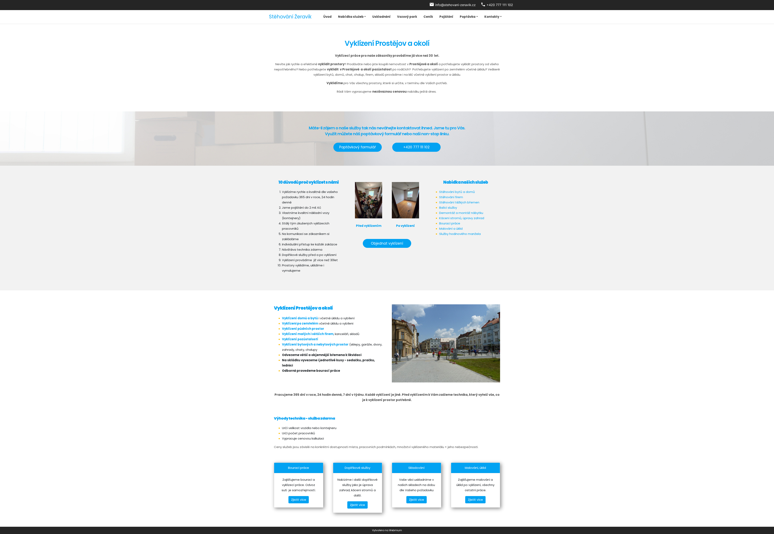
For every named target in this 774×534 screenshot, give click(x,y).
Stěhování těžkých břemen (459, 202)
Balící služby (448, 207)
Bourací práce (449, 223)
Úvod (327, 17)
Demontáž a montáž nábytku (461, 213)
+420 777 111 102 (416, 147)
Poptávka (467, 17)
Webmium (395, 530)
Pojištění (446, 17)
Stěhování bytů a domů (457, 192)
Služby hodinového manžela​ (460, 234)
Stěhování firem (451, 197)
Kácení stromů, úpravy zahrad (461, 218)
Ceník (428, 17)
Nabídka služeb (351, 17)
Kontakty (491, 17)
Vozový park (407, 17)
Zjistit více (298, 499)
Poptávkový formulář (357, 147)
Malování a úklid (451, 228)
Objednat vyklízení (387, 243)
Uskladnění (381, 17)
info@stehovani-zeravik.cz (455, 5)
